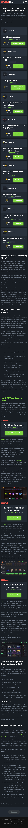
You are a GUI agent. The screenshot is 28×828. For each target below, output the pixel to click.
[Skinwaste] (5, 32)
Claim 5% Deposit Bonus (18, 87)
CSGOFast (11, 142)
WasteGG (3, 439)
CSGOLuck (11, 209)
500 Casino (11, 119)
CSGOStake (11, 232)
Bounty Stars (12, 51)
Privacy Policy (17, 824)
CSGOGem (11, 74)
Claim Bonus (18, 66)
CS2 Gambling (12, 821)
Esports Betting (15, 823)
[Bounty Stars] (5, 53)
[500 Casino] (5, 121)
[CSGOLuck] (5, 210)
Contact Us (14, 812)
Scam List (22, 823)
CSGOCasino (12, 188)
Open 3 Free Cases (18, 43)
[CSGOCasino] (5, 190)
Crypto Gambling (7, 823)
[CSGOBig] (5, 167)
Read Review (6, 44)
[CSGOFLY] (7, 2)
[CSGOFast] (5, 144)
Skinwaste (11, 31)
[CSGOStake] (5, 233)
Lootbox (10, 96)
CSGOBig (11, 165)
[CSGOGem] (5, 76)
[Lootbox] (5, 98)
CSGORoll (3, 524)
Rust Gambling (20, 821)
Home (6, 821)
